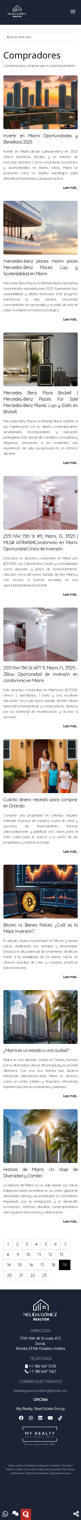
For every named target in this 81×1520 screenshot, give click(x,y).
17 (42, 1264)
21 (21, 1275)
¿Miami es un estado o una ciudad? (36, 1050)
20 (9, 1275)
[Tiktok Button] (60, 1418)
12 (50, 1254)
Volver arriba (15, 1465)
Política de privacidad (49, 1469)
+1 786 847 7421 (42, 1371)
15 (20, 1264)
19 (65, 1264)
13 (61, 1254)
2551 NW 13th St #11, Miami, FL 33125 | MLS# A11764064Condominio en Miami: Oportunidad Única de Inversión (40, 542)
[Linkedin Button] (40, 1418)
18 (53, 1264)
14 (9, 1264)
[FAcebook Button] (21, 1418)
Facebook (30, 1465)
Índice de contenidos (36, 1473)
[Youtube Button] (50, 1418)
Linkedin (55, 1465)
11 (39, 1254)
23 (44, 1275)
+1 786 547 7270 (42, 1366)
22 (32, 1275)
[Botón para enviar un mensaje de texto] (15, 1514)
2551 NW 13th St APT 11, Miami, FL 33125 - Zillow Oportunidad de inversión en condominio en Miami (40, 674)
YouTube (67, 1465)
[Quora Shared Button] (26, 1514)
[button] (76, 1514)
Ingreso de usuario (60, 1473)
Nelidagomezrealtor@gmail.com (40, 1390)
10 (28, 1254)
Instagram (43, 1465)
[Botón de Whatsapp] (5, 1514)
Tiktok (9, 1469)
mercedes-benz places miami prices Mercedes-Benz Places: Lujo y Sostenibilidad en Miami (40, 267)
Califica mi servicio (25, 1469)
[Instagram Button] (31, 1418)
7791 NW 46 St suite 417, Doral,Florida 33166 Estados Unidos (40, 1343)
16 (31, 1264)
